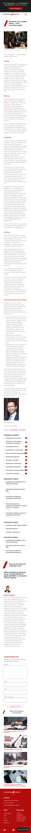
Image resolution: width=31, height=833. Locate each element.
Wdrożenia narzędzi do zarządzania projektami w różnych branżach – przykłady (16, 505)
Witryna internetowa (8, 697)
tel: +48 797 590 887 (9, 802)
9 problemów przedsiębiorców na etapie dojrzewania (16, 482)
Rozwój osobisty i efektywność (17, 430)
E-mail (5, 689)
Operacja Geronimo (12, 528)
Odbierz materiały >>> (15, 8)
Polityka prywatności (20, 814)
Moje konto (7, 822)
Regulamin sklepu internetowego (21, 819)
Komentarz (6, 664)
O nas (5, 815)
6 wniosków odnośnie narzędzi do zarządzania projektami (16, 514)
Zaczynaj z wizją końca (13, 532)
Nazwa (6, 681)
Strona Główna (7, 813)
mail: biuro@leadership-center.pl (11, 805)
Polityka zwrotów (21, 817)
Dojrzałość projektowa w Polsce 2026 (15, 490)
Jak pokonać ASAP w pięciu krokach (16, 525)
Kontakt (6, 820)
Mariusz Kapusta (9, 50)
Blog (5, 818)
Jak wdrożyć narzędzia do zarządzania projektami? (13, 497)
